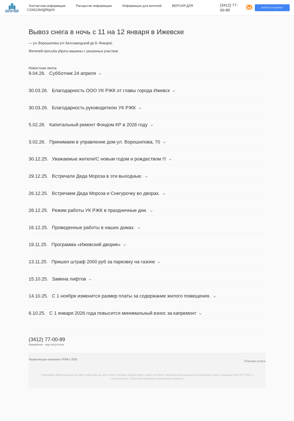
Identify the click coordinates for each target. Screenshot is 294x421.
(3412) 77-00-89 (229, 7)
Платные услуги (254, 361)
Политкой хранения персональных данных (157, 378)
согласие (121, 374)
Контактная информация (47, 6)
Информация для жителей (141, 6)
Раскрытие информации (94, 6)
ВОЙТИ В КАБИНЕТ (272, 7)
